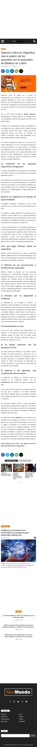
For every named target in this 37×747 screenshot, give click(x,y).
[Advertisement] (18, 19)
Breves (7, 45)
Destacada (4, 721)
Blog (20, 714)
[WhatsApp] (17, 71)
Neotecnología (5, 719)
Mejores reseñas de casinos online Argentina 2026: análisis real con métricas (30, 475)
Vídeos (21, 719)
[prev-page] (17, 482)
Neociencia (4, 717)
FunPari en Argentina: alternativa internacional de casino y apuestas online (17, 475)
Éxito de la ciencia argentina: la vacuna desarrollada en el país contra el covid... (19, 636)
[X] (7, 71)
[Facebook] (3, 71)
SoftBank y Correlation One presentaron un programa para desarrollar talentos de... (15, 532)
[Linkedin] (12, 71)
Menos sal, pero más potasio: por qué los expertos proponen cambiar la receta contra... (18, 626)
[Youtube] (26, 702)
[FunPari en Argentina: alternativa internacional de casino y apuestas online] (18, 468)
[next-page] (20, 482)
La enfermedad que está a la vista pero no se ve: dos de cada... (19, 616)
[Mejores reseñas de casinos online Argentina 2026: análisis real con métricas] (30, 468)
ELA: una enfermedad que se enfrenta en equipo (6, 474)
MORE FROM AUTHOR (25, 460)
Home (2, 45)
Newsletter (22, 721)
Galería (21, 717)
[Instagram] (15, 702)
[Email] (21, 71)
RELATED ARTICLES (11, 460)
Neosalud (3, 714)
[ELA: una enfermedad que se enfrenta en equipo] (6, 468)
